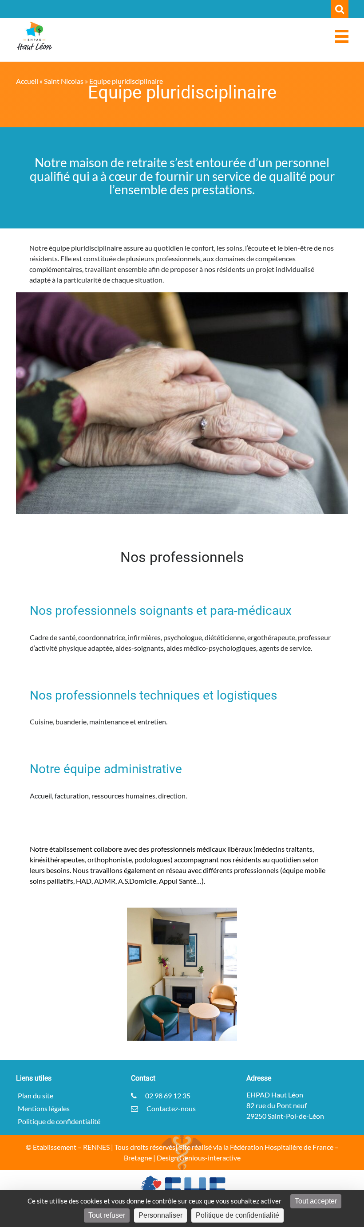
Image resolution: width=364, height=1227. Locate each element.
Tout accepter (316, 1201)
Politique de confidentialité (59, 1121)
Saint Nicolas (63, 81)
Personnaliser (160, 1215)
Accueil (27, 81)
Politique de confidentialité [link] (237, 1215)
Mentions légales (44, 1108)
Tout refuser (106, 1215)
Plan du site (35, 1095)
